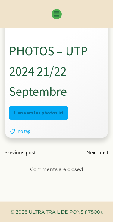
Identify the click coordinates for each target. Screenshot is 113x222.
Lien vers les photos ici (38, 113)
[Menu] (57, 14)
